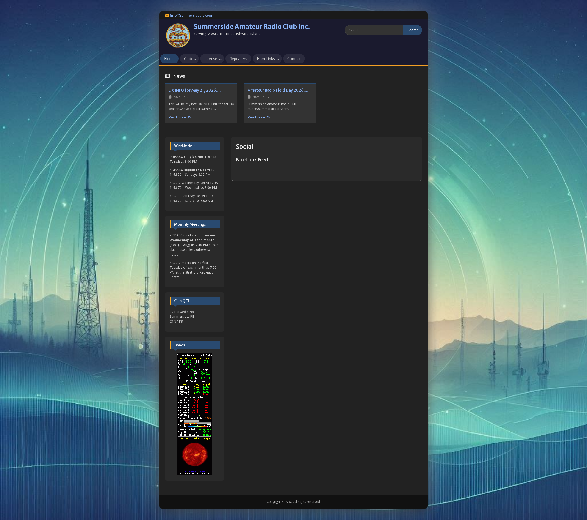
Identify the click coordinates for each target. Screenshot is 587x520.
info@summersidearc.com (191, 16)
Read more (177, 117)
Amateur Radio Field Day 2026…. (278, 90)
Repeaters (238, 58)
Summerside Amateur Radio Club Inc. (252, 26)
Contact (294, 58)
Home (169, 58)
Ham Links (266, 58)
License (210, 58)
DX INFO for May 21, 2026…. (195, 90)
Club (188, 58)
